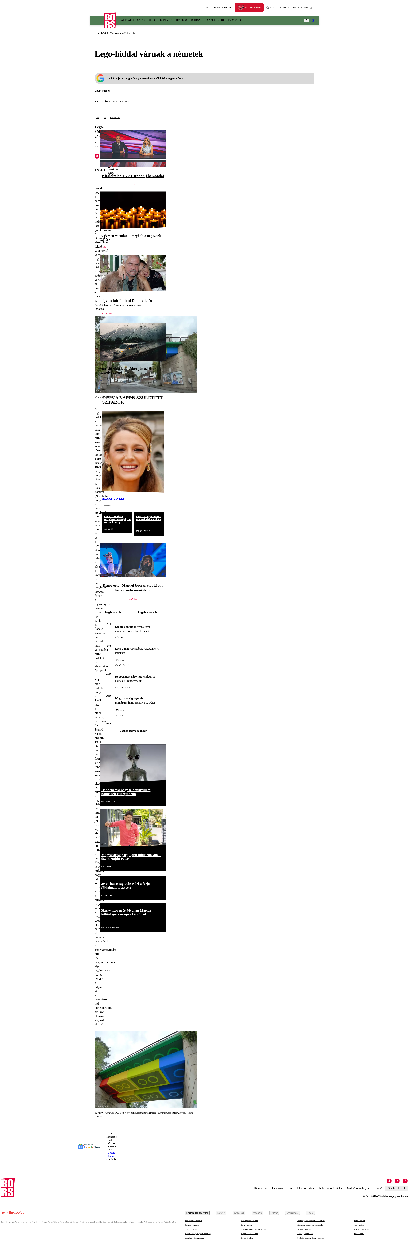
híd (105, 117)
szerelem (107, 314)
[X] (97, 157)
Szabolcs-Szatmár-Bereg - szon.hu (310, 1238)
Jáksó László (143, 531)
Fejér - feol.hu (246, 1225)
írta (97, 296)
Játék (206, 7)
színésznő (107, 506)
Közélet (221, 1212)
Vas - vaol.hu (359, 1225)
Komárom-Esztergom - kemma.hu (310, 1225)
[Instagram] (397, 1181)
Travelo (181, 20)
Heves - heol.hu (247, 1238)
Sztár (141, 20)
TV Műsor (234, 20)
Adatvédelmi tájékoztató (301, 1188)
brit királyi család (111, 927)
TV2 (133, 184)
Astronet (197, 20)
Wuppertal (103, 90)
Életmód (166, 20)
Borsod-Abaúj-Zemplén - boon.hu (198, 1234)
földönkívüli (122, 687)
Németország (115, 117)
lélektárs (106, 895)
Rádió (310, 1212)
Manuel (133, 599)
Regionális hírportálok (197, 1212)
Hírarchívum (260, 1188)
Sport (153, 20)
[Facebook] (405, 1181)
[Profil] (313, 20)
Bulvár (274, 1212)
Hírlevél (378, 1188)
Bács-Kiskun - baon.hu (193, 1221)
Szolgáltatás (292, 1212)
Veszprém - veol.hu (361, 1229)
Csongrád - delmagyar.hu (194, 1238)
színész (103, 247)
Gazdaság (239, 1212)
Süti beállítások (396, 1188)
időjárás (104, 380)
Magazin (257, 1212)
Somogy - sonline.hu (305, 1234)
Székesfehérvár (279, 7)
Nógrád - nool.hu (304, 1229)
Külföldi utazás (127, 33)
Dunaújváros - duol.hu (249, 1221)
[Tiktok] (389, 1181)
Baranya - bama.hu (192, 1225)
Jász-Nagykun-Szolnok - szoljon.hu (311, 1221)
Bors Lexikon (222, 7)
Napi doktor (216, 20)
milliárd (119, 715)
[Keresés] (306, 20)
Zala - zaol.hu (359, 1234)
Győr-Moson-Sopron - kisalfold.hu (254, 1229)
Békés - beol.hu (191, 1229)
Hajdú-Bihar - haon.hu (249, 1234)
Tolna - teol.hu (359, 1221)
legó (97, 117)
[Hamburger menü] (97, 20)
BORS (104, 33)
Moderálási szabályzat (358, 1188)
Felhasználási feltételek (330, 1188)
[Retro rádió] (242, 8)
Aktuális (127, 20)
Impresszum (278, 1188)
